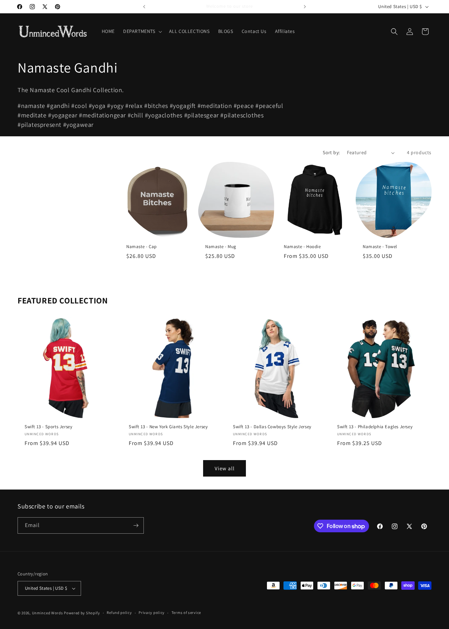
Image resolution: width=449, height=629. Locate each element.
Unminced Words (47, 612)
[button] (142, 31)
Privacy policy (152, 612)
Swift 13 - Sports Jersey (48, 427)
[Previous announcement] (144, 6)
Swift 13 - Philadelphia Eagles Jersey (375, 427)
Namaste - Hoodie (302, 246)
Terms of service (186, 612)
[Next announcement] (305, 6)
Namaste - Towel (380, 246)
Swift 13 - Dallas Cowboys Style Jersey (272, 427)
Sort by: (331, 152)
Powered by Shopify (82, 612)
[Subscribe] (135, 525)
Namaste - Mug (220, 246)
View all (225, 468)
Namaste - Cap (141, 246)
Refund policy (119, 612)
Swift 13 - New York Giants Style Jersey (168, 427)
